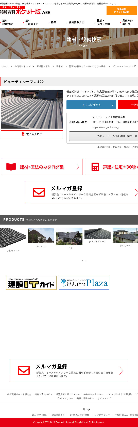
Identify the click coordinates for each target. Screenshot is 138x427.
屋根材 (59, 66)
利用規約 (127, 394)
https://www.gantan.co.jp (106, 127)
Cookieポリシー (65, 398)
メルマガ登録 (113, 394)
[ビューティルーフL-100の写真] (32, 126)
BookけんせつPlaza (79, 415)
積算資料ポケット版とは (19, 394)
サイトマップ (104, 398)
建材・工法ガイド (32, 22)
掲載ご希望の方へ (85, 398)
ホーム (5, 66)
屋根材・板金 (43, 66)
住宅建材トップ (22, 66)
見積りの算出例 (128, 22)
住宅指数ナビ (76, 22)
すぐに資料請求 (91, 104)
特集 (53, 22)
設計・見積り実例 (103, 22)
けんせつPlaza (39, 415)
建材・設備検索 (8, 22)
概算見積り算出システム (68, 394)
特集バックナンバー (93, 394)
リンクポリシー (102, 415)
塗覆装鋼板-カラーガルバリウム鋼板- (87, 66)
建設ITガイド (58, 415)
